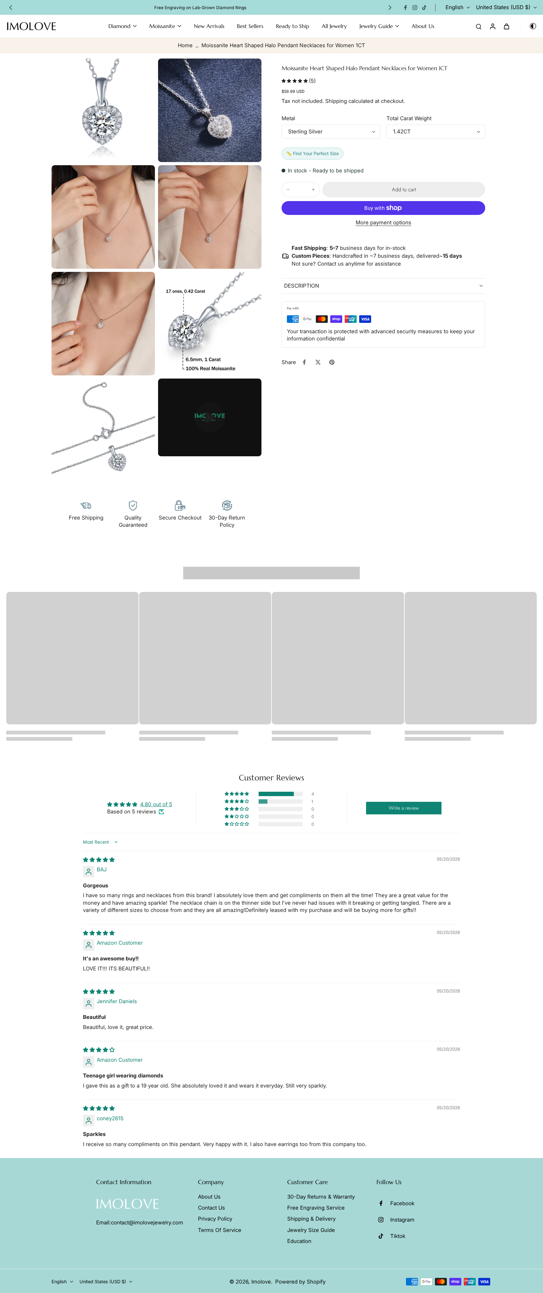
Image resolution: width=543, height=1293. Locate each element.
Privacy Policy (215, 1219)
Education (299, 1241)
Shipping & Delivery (311, 1219)
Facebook (402, 1203)
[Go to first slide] (390, 7)
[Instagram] (415, 7)
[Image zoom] (103, 110)
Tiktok (397, 1236)
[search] (478, 26)
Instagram (402, 1220)
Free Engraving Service (316, 1208)
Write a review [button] (404, 808)
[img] (99, 860)
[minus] (288, 189)
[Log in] (492, 26)
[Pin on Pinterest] (332, 362)
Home (185, 45)
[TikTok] (424, 7)
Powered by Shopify (300, 1282)
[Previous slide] (10, 7)
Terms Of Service (219, 1230)
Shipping (336, 101)
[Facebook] (405, 7)
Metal (288, 118)
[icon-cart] (506, 26)
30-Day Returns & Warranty (321, 1197)
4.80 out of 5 (156, 804)
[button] (403, 189)
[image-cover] (210, 417)
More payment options (383, 223)
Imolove (261, 1282)
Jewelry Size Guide (311, 1230)
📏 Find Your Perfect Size (312, 153)
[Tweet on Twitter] (318, 362)
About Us (209, 1197)
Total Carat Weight (409, 118)
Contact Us (211, 1208)
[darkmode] (528, 26)
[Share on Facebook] (304, 362)
